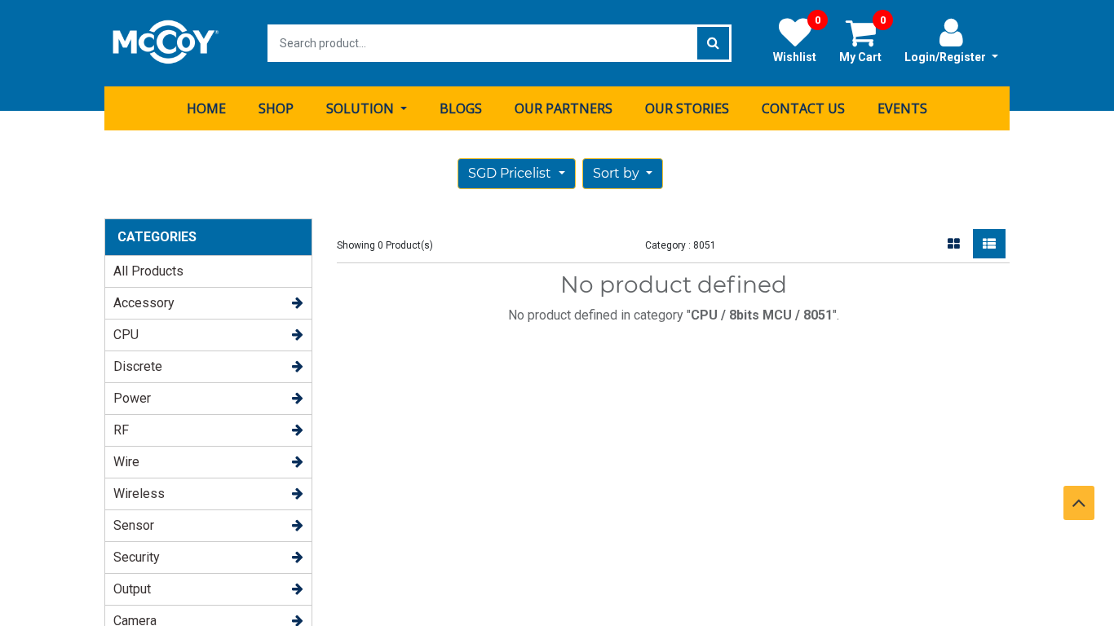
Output (132, 589)
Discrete (137, 366)
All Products (148, 271)
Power (132, 398)
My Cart (862, 40)
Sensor (133, 525)
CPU (126, 334)
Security (136, 557)
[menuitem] (206, 108)
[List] (989, 243)
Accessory (144, 303)
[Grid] (954, 243)
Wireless (139, 493)
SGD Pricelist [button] (511, 173)
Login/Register (946, 57)
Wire (126, 462)
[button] (622, 173)
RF (121, 430)
